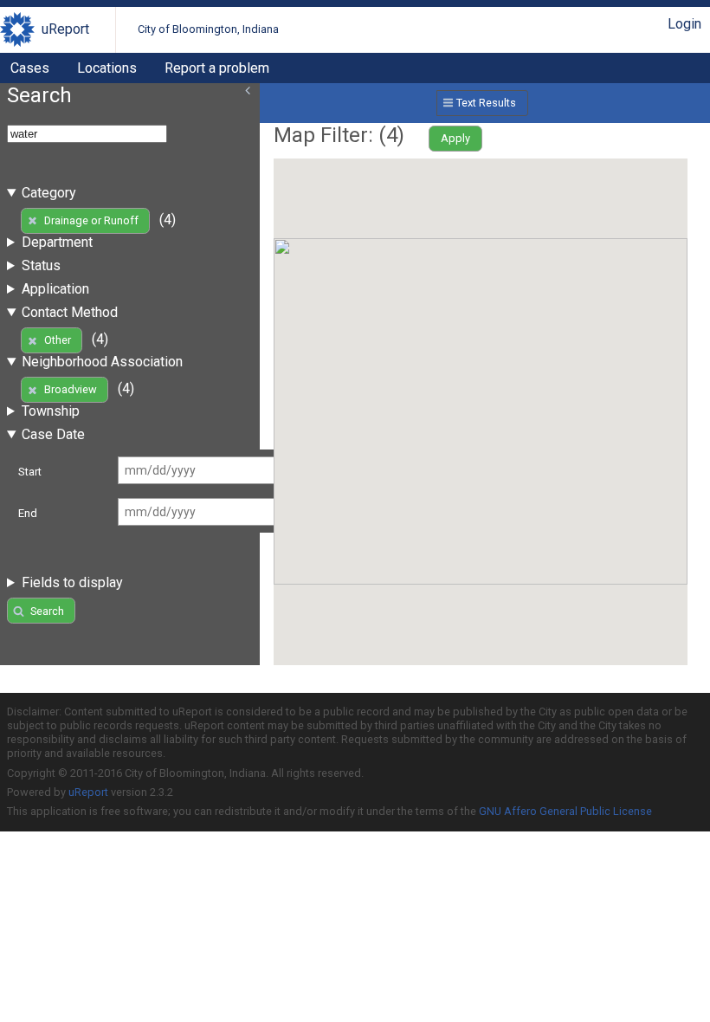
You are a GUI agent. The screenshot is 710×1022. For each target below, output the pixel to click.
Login (684, 24)
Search (47, 611)
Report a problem (217, 68)
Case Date (53, 434)
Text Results (486, 102)
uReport (65, 29)
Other (57, 339)
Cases (29, 68)
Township (51, 411)
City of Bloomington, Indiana (208, 29)
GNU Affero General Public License (565, 811)
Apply (455, 138)
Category (49, 192)
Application (55, 289)
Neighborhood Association (102, 361)
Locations (107, 68)
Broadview (70, 389)
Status (41, 265)
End (27, 513)
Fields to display (72, 582)
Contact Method (70, 312)
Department (57, 242)
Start (30, 471)
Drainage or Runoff (91, 220)
